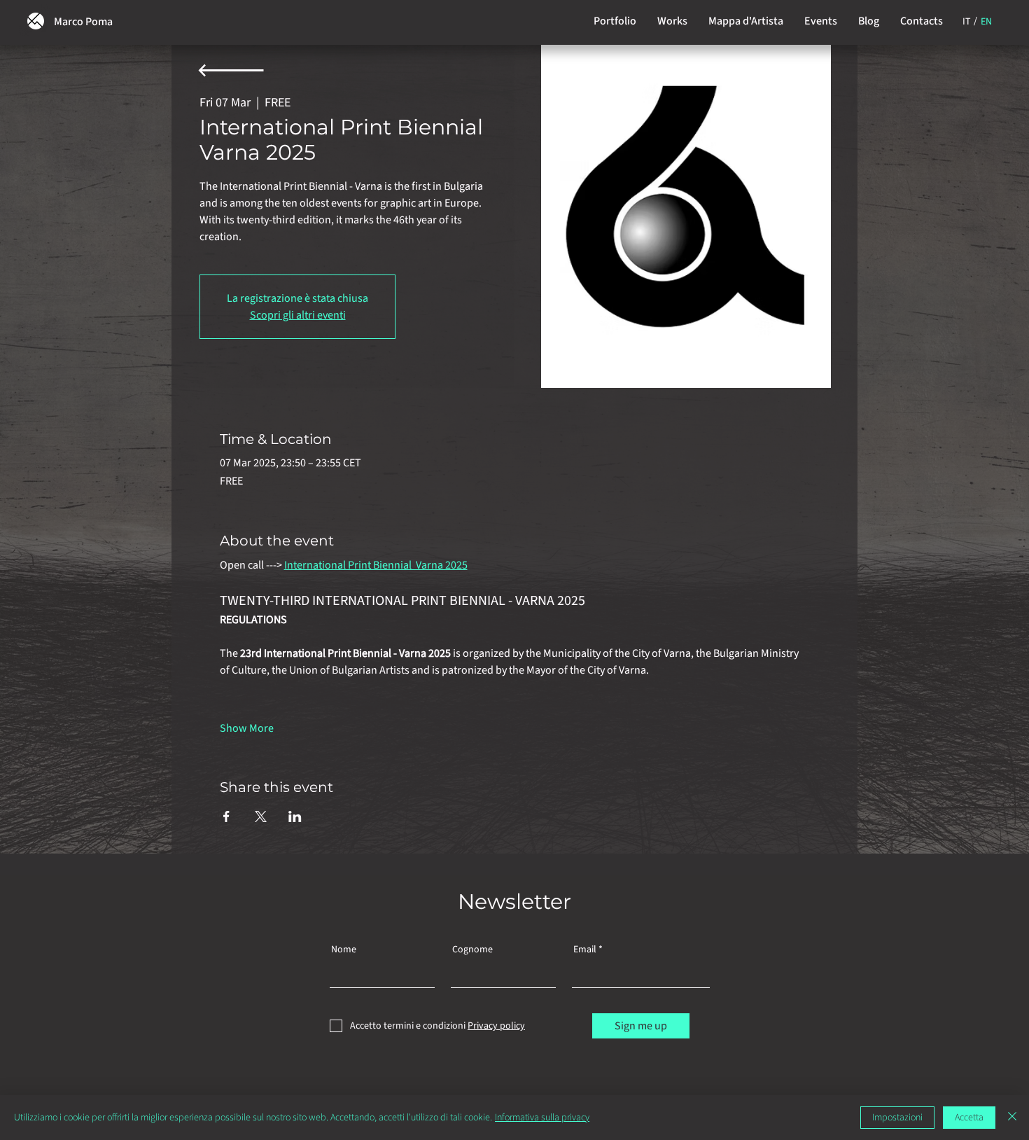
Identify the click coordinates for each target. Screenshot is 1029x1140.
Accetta (969, 1118)
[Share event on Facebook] (226, 816)
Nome (343, 949)
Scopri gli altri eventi (298, 315)
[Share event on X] (260, 816)
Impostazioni (897, 1118)
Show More (247, 728)
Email (584, 949)
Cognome (472, 949)
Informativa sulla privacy (542, 1118)
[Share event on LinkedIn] (295, 816)
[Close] (1012, 1117)
